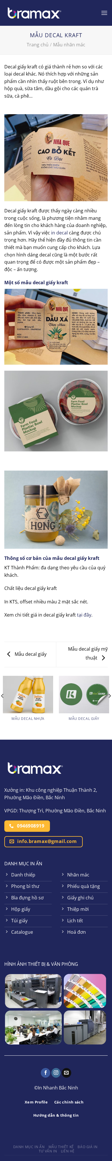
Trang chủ (38, 45)
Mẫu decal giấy (30, 654)
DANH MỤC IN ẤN (29, 1146)
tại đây (84, 615)
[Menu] (104, 13)
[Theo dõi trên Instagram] (56, 1073)
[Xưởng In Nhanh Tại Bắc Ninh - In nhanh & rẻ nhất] (34, 13)
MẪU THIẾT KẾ (61, 1146)
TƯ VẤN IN (48, 1151)
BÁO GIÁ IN (87, 1146)
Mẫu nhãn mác (69, 45)
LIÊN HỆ (68, 1151)
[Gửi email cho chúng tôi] (66, 1073)
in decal (59, 233)
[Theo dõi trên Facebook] (45, 1073)
